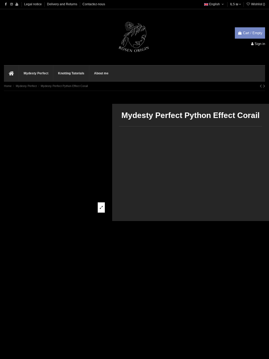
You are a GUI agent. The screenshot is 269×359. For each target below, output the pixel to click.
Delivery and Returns (62, 4)
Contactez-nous (93, 4)
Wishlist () (257, 4)
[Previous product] (261, 86)
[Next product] (264, 86)
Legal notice (33, 4)
